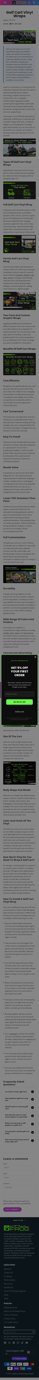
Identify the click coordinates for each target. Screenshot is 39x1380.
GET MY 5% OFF (19, 702)
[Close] (35, 657)
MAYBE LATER (19, 712)
